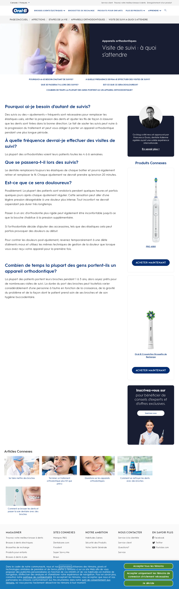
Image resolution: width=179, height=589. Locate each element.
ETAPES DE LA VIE (58, 19)
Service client (107, 3)
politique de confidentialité (37, 577)
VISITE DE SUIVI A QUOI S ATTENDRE (128, 19)
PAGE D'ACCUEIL (19, 19)
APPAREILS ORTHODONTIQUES (88, 19)
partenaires (65, 566)
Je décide (148, 583)
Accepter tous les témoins (148, 566)
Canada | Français (18, 3)
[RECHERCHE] (165, 10)
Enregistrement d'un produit (159, 3)
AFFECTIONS (38, 19)
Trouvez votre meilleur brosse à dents (130, 3)
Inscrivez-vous (150, 413)
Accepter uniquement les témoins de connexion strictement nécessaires (148, 575)
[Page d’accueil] (20, 10)
